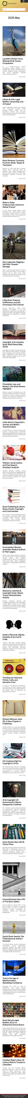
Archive (10, 1096)
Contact (22, 1096)
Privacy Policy (16, 1096)
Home (6, 1096)
